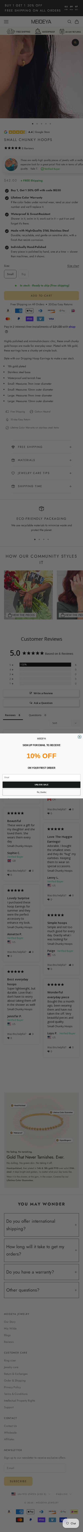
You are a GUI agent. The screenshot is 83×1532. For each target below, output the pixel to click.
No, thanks (41, 792)
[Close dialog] (79, 737)
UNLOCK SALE (42, 785)
